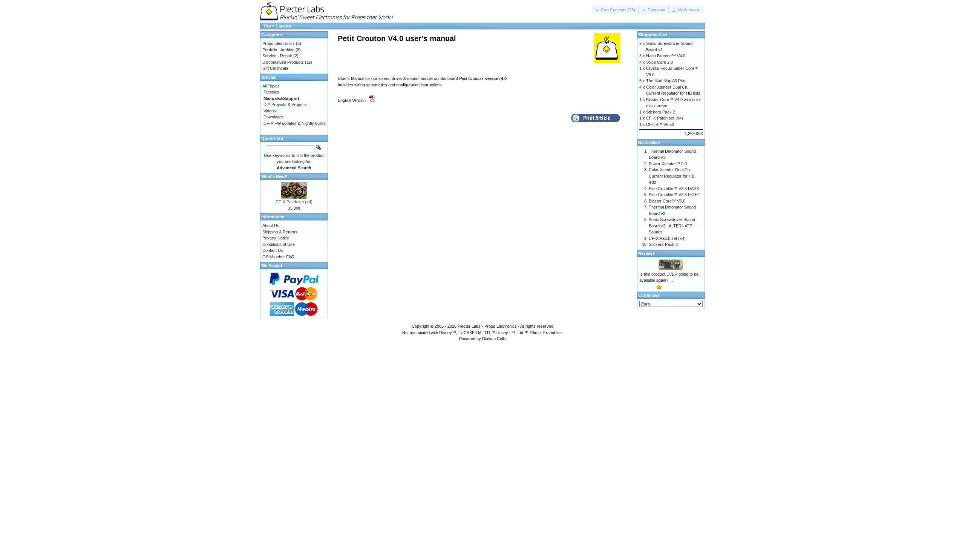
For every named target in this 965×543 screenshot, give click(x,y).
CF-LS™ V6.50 (660, 124)
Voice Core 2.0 (659, 62)
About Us (270, 225)
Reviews (646, 253)
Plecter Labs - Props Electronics (487, 326)
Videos (269, 111)
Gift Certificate (275, 68)
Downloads (273, 117)
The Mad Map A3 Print (666, 80)
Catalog (283, 26)
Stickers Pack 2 (660, 112)
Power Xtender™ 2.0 (668, 163)
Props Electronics (278, 43)
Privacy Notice (275, 238)
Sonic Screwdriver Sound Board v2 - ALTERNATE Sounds (672, 225)
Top (267, 26)
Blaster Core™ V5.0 (667, 201)
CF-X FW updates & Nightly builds (294, 123)
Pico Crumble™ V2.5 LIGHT (674, 194)
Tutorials (271, 92)
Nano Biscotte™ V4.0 (665, 56)
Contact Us (272, 250)
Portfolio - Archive (278, 50)
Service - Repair (277, 56)
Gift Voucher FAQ (278, 257)
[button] (616, 10)
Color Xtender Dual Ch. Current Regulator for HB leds (671, 175)
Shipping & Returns (279, 232)
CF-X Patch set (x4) (294, 201)
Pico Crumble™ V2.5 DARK (674, 188)
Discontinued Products (283, 62)
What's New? (274, 176)
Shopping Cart (652, 34)
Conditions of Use (278, 244)
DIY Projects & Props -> (285, 104)
